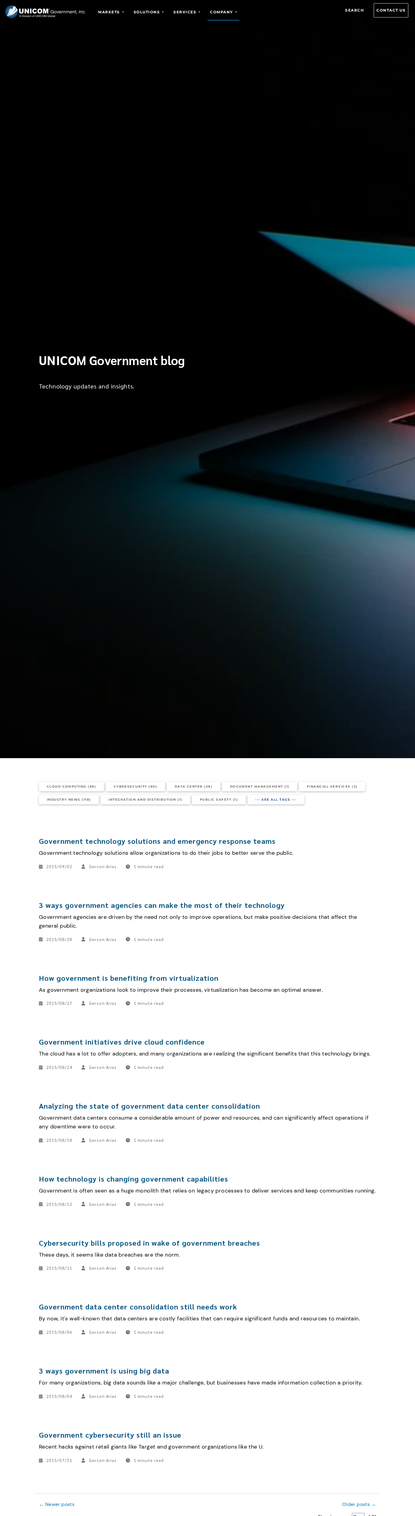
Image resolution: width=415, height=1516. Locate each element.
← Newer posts (56, 1504)
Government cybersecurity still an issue (110, 1434)
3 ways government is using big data (104, 1370)
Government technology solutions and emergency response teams (157, 841)
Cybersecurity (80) (135, 787)
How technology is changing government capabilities (133, 1178)
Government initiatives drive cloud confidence (122, 1041)
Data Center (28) (194, 787)
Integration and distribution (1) (145, 800)
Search (354, 10)
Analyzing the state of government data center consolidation (149, 1105)
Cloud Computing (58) (71, 787)
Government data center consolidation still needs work (138, 1306)
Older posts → (359, 1504)
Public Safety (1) (219, 800)
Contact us (391, 10)
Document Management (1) (260, 787)
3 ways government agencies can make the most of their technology (162, 905)
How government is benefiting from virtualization (128, 978)
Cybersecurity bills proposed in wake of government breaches (149, 1242)
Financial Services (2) (332, 787)
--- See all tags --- (276, 800)
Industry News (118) (69, 800)
